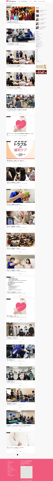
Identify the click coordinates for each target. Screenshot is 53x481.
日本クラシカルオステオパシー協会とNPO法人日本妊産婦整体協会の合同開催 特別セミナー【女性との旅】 (20, 134)
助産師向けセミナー (10, 467)
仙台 (37, 49)
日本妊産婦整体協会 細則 (11, 475)
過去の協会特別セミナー (39, 43)
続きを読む (20, 47)
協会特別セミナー (8, 410)
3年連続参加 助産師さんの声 (11, 381)
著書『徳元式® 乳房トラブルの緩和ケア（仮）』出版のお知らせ (15, 160)
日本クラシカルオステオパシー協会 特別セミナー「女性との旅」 (15, 447)
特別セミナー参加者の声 (39, 42)
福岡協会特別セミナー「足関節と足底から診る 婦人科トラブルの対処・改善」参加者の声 (19, 425)
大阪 (37, 53)
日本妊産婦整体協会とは (24, 1)
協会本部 (37, 35)
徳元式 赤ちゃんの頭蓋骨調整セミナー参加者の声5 (13, 182)
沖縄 (37, 58)
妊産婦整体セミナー (39, 46)
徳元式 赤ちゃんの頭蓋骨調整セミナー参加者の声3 (13, 226)
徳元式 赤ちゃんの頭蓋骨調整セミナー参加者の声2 (13, 248)
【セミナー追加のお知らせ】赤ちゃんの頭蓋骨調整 (13, 65)
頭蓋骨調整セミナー (8, 167)
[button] (25, 1)
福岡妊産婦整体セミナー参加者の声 (11, 403)
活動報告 (35, 1)
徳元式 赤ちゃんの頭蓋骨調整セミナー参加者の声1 (13, 270)
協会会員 (9, 464)
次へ (23, 454)
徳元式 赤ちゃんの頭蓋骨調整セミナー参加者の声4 (13, 204)
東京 (37, 57)
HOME (19, 1)
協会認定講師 (38, 36)
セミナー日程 (9, 472)
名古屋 (37, 50)
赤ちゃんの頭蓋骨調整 (10, 468)
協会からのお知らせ (8, 94)
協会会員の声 (38, 39)
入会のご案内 (9, 463)
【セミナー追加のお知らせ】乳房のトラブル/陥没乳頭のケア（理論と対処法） (17, 109)
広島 (37, 54)
